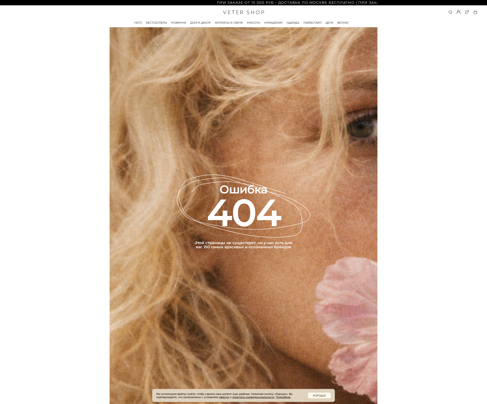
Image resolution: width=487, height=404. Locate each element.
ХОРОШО (319, 395)
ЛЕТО (138, 22)
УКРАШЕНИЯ (273, 22)
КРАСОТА (253, 22)
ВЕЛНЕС (343, 22)
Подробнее (283, 397)
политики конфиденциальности (253, 397)
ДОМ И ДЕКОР (200, 22)
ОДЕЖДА (292, 22)
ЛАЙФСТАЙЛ (312, 22)
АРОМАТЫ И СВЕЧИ (229, 22)
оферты (224, 397)
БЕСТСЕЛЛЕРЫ (156, 22)
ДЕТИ (329, 22)
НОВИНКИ (178, 22)
